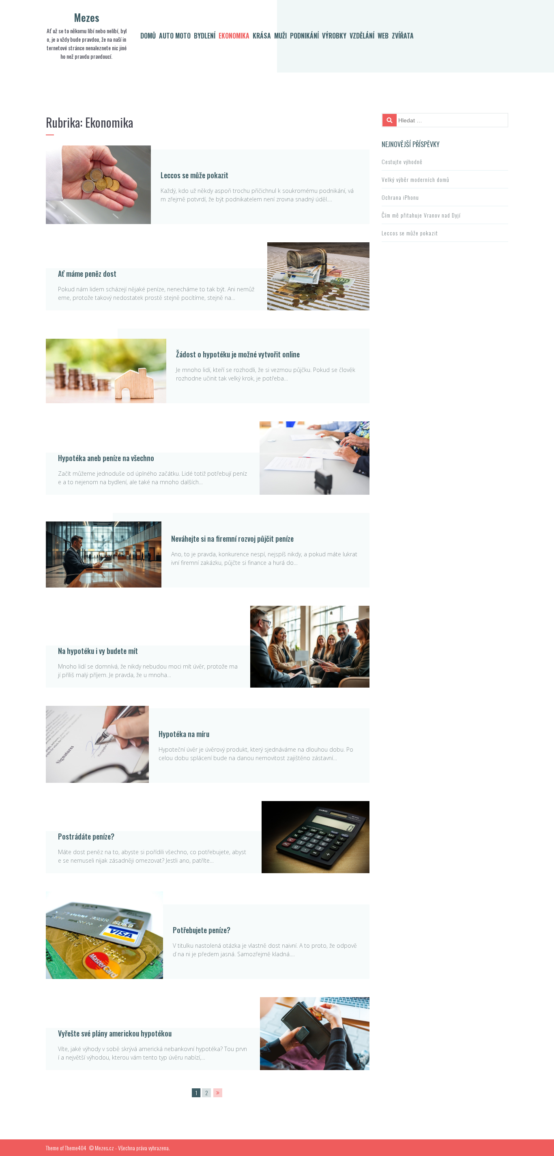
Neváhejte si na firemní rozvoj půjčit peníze (232, 538)
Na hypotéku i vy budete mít (98, 650)
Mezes (86, 17)
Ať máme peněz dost (87, 273)
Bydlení (204, 36)
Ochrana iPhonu (400, 197)
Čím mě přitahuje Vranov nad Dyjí (421, 215)
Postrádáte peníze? (86, 836)
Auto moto (175, 36)
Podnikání (304, 36)
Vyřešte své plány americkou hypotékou (115, 1033)
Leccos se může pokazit (194, 175)
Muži (280, 36)
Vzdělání (362, 36)
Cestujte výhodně (402, 161)
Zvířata (403, 36)
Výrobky (334, 36)
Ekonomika (234, 36)
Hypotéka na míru (184, 734)
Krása (262, 36)
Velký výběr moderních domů (415, 179)
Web (383, 36)
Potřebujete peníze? (201, 930)
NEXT (217, 1092)
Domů (148, 36)
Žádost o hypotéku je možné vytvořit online (238, 354)
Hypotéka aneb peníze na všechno (106, 458)
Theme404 (75, 1147)
